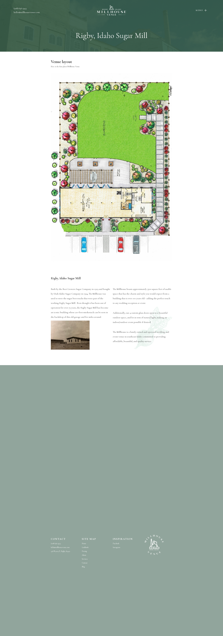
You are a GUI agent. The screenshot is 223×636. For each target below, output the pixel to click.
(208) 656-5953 (20, 8)
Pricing (84, 551)
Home (84, 543)
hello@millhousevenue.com (27, 12)
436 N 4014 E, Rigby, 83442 (60, 551)
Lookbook (85, 547)
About (84, 555)
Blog (83, 567)
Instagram (116, 547)
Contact (84, 563)
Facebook (116, 543)
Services (85, 559)
